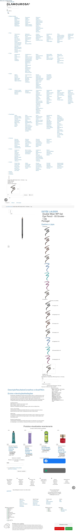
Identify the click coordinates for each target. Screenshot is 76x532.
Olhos (58, 34)
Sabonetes (38, 56)
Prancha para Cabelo (49, 97)
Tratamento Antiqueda (38, 93)
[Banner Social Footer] (54, 461)
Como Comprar (36, 501)
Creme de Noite (28, 37)
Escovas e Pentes (50, 92)
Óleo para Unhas (39, 116)
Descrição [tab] (12, 389)
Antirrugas (38, 154)
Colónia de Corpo (28, 58)
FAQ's (60, 501)
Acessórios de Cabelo (49, 91)
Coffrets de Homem (27, 20)
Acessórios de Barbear (49, 154)
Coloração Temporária (70, 98)
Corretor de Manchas (17, 37)
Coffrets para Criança (27, 23)
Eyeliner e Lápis (28, 121)
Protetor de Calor (39, 101)
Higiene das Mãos (18, 80)
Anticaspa (38, 97)
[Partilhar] (8, 245)
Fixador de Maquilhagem (59, 117)
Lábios (16, 115)
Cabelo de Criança (28, 90)
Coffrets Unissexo (28, 24)
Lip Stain (16, 125)
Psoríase (27, 80)
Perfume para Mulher (38, 146)
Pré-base (59, 137)
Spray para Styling (60, 92)
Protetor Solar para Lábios (17, 170)
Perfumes (11, 138)
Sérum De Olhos (60, 37)
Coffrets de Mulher (28, 25)
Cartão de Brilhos (49, 501)
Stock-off (10, 172)
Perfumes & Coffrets (38, 18)
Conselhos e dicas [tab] (32, 389)
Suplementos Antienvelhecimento (39, 78)
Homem (10, 148)
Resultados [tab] (20, 389)
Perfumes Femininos (38, 140)
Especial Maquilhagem (17, 18)
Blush (58, 132)
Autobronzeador (60, 163)
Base (58, 122)
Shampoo (16, 93)
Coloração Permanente (70, 100)
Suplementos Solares (38, 82)
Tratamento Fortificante (38, 104)
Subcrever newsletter (22, 471)
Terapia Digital (49, 41)
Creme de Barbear (50, 151)
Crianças (37, 163)
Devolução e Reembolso (48, 503)
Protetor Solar (17, 163)
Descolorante (70, 92)
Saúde (10, 73)
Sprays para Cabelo (38, 99)
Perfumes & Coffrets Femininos (39, 27)
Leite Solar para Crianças (39, 167)
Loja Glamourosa (9, 206)
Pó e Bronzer (59, 133)
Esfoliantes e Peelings (38, 38)
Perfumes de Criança (49, 140)
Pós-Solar (48, 163)
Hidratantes (27, 34)
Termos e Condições (13, 469)
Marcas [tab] (13, 202)
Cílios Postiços (28, 128)
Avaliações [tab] (28, 393)
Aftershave (17, 142)
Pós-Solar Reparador (49, 165)
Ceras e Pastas (60, 93)
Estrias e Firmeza (50, 58)
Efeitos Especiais (60, 119)
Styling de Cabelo (18, 157)
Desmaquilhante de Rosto (60, 121)
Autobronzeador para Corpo (60, 167)
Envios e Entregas (36, 505)
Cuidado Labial (71, 34)
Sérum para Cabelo (38, 106)
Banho (37, 54)
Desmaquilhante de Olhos (28, 130)
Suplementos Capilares (38, 85)
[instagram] (8, 491)
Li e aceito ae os (15, 468)
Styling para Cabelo (59, 91)
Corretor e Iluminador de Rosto (59, 125)
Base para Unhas (39, 121)
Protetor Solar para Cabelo (27, 165)
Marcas (10, 171)
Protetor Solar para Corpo (17, 165)
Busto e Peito (27, 71)
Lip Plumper (17, 121)
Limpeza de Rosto (39, 40)
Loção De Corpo (18, 147)
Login (47, 500)
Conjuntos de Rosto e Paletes (60, 130)
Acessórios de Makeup (49, 116)
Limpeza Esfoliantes (38, 35)
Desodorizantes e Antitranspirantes (28, 60)
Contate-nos (35, 500)
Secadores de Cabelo (49, 94)
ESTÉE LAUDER (50, 211)
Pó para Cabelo (60, 99)
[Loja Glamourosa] (38, 4)
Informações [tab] (18, 202)
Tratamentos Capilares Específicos (38, 112)
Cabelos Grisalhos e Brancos (18, 160)
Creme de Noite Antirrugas (17, 45)
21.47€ (31, 195)
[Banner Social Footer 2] (54, 470)
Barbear (48, 150)
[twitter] (10, 491)
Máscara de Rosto (18, 47)
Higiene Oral (17, 79)
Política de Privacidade (17, 467)
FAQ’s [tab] (42, 389)
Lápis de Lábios (17, 120)
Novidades (11, 174)
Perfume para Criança (49, 142)
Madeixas (70, 96)
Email (8, 462)
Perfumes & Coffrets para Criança (38, 24)
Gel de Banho (17, 141)
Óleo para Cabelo (39, 102)
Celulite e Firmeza (28, 56)
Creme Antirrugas (18, 43)
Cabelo (10, 89)
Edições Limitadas (12, 16)
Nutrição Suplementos (38, 75)
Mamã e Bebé (49, 54)
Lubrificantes (49, 76)
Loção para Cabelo (59, 98)
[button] (13, 189)
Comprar (25, 195)
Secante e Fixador (39, 120)
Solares (10, 162)
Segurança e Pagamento (35, 503)
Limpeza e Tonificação (49, 37)
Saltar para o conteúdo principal (6, 0)
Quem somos (22, 500)
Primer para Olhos (28, 126)
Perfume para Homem (17, 144)
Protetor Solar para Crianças (38, 165)
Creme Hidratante (28, 151)
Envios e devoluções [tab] (16, 393)
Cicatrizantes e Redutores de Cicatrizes (28, 69)
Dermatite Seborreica (27, 79)
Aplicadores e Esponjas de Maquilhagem (49, 122)
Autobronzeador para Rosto (60, 165)
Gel (58, 96)
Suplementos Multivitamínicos (39, 87)
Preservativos (49, 77)
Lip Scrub (16, 119)
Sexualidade (49, 74)
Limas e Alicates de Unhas (50, 128)
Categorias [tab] (7, 202)
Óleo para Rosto (28, 43)
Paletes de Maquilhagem (17, 25)
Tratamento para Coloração (71, 94)
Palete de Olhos (28, 127)
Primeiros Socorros (16, 76)
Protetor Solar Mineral (38, 170)
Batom (16, 126)
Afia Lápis (48, 120)
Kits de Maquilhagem (17, 20)
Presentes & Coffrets (27, 18)
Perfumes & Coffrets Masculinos (38, 30)
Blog (60, 500)
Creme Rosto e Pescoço (17, 41)
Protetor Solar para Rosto (17, 167)
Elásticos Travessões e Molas (49, 100)
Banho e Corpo (28, 150)
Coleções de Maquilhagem (17, 23)
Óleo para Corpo (28, 72)
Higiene (16, 74)
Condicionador (28, 92)
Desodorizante (17, 146)
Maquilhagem (11, 114)
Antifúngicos (27, 82)
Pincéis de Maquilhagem (49, 125)
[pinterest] (9, 491)
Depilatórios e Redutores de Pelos (27, 63)
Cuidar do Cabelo (18, 90)
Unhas (37, 115)
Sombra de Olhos (28, 116)
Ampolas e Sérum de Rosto (18, 51)
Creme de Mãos (60, 62)
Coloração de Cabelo (70, 91)
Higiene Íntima (17, 78)
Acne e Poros (17, 39)
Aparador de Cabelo (49, 103)
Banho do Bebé (49, 59)
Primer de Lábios (18, 116)
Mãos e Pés (59, 54)
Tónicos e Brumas (18, 42)
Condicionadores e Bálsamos (18, 92)
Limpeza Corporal (39, 55)
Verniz (37, 122)
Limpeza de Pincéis (49, 118)
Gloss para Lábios (18, 117)
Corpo (10, 53)
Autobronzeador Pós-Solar (50, 167)
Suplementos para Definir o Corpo (39, 80)
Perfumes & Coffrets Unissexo (39, 20)
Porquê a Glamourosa (22, 502)
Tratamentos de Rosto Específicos (39, 156)
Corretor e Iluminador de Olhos (27, 119)
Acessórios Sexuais (49, 79)
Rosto (10, 33)
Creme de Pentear (60, 95)
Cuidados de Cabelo (17, 150)
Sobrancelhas (27, 125)
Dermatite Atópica (28, 77)
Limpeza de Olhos (60, 35)
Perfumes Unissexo (27, 140)
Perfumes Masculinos (17, 140)
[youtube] (7, 491)
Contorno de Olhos (39, 158)
